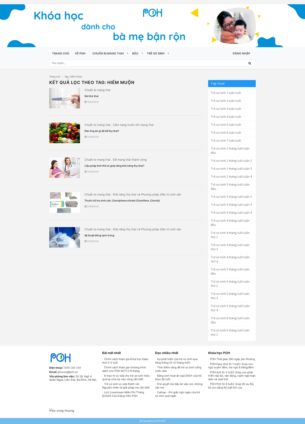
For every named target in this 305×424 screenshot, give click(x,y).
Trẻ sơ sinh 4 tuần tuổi (226, 117)
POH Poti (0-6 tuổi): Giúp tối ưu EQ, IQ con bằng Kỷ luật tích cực (231, 385)
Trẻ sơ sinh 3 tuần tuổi (226, 109)
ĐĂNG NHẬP (241, 53)
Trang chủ (60, 53)
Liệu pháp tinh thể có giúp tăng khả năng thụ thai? (114, 165)
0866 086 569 (72, 367)
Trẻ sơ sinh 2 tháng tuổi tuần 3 (231, 169)
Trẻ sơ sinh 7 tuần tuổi (226, 140)
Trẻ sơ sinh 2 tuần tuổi (226, 101)
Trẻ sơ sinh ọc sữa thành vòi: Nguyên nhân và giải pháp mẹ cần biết (125, 385)
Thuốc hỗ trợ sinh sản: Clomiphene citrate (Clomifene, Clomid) (122, 200)
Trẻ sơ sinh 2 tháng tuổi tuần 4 (231, 177)
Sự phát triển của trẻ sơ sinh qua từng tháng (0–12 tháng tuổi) (176, 360)
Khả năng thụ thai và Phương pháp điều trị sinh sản (147, 194)
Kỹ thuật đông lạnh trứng (99, 235)
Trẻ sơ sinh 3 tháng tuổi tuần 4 (231, 213)
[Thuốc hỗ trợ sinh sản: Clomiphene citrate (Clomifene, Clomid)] (64, 202)
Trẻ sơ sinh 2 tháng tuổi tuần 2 (231, 161)
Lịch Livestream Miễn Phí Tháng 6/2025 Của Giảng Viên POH (123, 394)
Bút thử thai (91, 96)
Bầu (135, 53)
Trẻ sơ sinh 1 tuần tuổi (226, 93)
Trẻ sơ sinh (156, 53)
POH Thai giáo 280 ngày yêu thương (232, 359)
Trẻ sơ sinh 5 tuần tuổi (226, 125)
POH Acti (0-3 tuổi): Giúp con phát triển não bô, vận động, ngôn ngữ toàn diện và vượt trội (231, 376)
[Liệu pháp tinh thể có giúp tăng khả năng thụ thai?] (64, 167)
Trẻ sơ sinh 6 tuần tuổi (226, 132)
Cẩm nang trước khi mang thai (133, 125)
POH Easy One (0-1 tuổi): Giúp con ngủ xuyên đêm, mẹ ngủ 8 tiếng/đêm (231, 365)
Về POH (80, 53)
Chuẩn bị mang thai (108, 53)
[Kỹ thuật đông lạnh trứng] (64, 237)
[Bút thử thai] (64, 98)
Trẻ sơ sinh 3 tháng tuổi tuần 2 (231, 197)
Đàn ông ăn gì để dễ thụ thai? (102, 130)
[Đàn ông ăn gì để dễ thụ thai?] (64, 133)
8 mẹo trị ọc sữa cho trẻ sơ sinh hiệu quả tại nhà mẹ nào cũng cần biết (125, 377)
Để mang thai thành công (130, 159)
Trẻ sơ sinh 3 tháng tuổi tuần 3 (231, 205)
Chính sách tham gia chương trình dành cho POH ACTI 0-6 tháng (124, 369)
